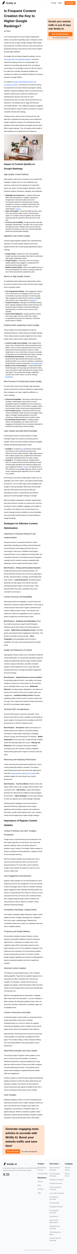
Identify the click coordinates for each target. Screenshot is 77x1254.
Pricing (53, 3)
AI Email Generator (55, 1183)
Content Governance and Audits (17, 1012)
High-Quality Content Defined (16, 174)
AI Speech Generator (56, 1179)
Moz (22, 449)
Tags (39, 1193)
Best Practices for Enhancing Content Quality (23, 381)
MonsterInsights (36, 363)
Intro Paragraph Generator (54, 1175)
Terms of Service (68, 1169)
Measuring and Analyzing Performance (20, 759)
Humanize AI (53, 1216)
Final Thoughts (10, 1095)
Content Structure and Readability (18, 597)
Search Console (30, 773)
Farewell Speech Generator (55, 1239)
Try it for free (13, 1151)
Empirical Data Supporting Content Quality (21, 325)
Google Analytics (16, 773)
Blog (60, 3)
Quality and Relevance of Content (18, 650)
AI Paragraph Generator (53, 1211)
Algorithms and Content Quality (17, 236)
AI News (40, 1189)
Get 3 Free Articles (60, 34)
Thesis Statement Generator (55, 1188)
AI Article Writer (43, 1173)
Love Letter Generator (56, 1193)
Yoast (18, 209)
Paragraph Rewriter (56, 1206)
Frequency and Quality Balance (17, 931)
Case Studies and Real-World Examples (20, 431)
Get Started (70, 3)
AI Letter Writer (54, 1203)
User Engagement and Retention (17, 876)
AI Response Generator (53, 1198)
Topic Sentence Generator (54, 1169)
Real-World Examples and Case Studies (20, 1051)
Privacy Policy (67, 1175)
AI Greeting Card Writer (55, 1233)
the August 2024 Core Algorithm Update (17, 59)
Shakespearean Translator (54, 1227)
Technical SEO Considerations (16, 709)
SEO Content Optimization (53, 1221)
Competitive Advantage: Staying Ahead (20, 910)
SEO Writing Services (42, 1169)
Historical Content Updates (15, 968)
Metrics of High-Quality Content (17, 276)
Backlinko (32, 300)
